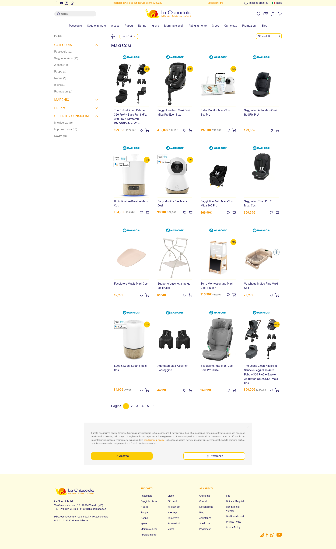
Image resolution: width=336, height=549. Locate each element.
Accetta (123, 456)
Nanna (142, 25)
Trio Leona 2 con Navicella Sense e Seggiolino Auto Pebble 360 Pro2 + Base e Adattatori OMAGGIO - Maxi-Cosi (261, 374)
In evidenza (64, 122)
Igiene (155, 25)
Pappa (129, 25)
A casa (115, 25)
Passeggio (75, 25)
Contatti (203, 501)
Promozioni (249, 25)
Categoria (63, 45)
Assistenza (205, 518)
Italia (279, 2)
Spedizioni (204, 523)
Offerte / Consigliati (72, 116)
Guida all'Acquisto (235, 501)
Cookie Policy (233, 527)
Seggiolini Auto (96, 25)
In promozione (65, 129)
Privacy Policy (233, 521)
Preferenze (216, 456)
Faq (228, 495)
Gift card (172, 501)
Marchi (171, 529)
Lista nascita (206, 506)
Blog (264, 25)
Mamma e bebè (173, 25)
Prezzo (60, 108)
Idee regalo (173, 512)
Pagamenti (205, 529)
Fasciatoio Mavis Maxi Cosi (131, 283)
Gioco (215, 25)
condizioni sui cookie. (154, 440)
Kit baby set (173, 506)
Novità (61, 136)
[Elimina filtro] (134, 36)
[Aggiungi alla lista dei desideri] (141, 130)
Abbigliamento (198, 25)
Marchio (61, 100)
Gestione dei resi (235, 516)
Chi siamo (204, 495)
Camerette (230, 25)
